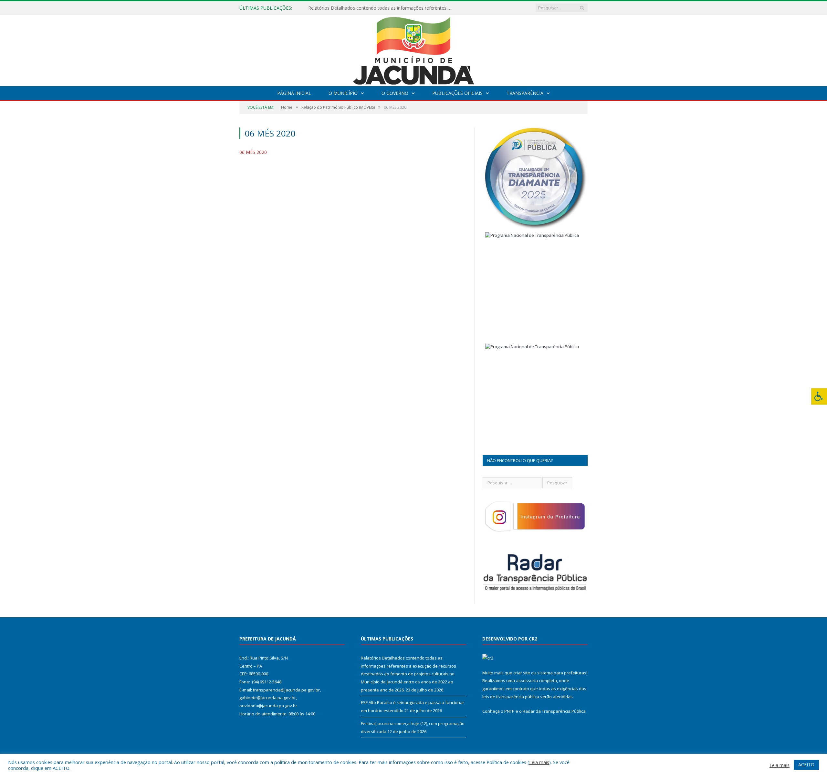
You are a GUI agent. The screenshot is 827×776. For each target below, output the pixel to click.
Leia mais (539, 762)
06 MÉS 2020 (253, 152)
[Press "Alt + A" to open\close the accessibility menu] (819, 396)
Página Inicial (294, 93)
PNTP (509, 711)
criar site (521, 673)
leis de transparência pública (510, 697)
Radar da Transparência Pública (554, 711)
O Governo (395, 93)
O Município (343, 93)
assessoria (527, 680)
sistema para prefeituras (561, 673)
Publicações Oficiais (457, 93)
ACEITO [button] (806, 764)
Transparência (525, 93)
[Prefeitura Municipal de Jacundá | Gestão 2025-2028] (413, 49)
